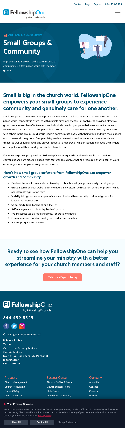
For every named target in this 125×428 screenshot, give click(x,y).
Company (95, 377)
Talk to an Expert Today (62, 277)
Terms (7, 344)
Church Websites (14, 395)
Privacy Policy (12, 340)
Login (88, 4)
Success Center (57, 377)
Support (98, 4)
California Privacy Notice (20, 348)
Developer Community (59, 395)
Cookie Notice (13, 351)
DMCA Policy (12, 363)
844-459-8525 (113, 4)
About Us (94, 382)
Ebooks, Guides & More (59, 382)
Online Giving (12, 391)
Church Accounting (15, 386)
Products (11, 377)
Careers (93, 391)
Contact (78, 4)
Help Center (53, 391)
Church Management (25, 35)
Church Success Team (58, 386)
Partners (94, 395)
